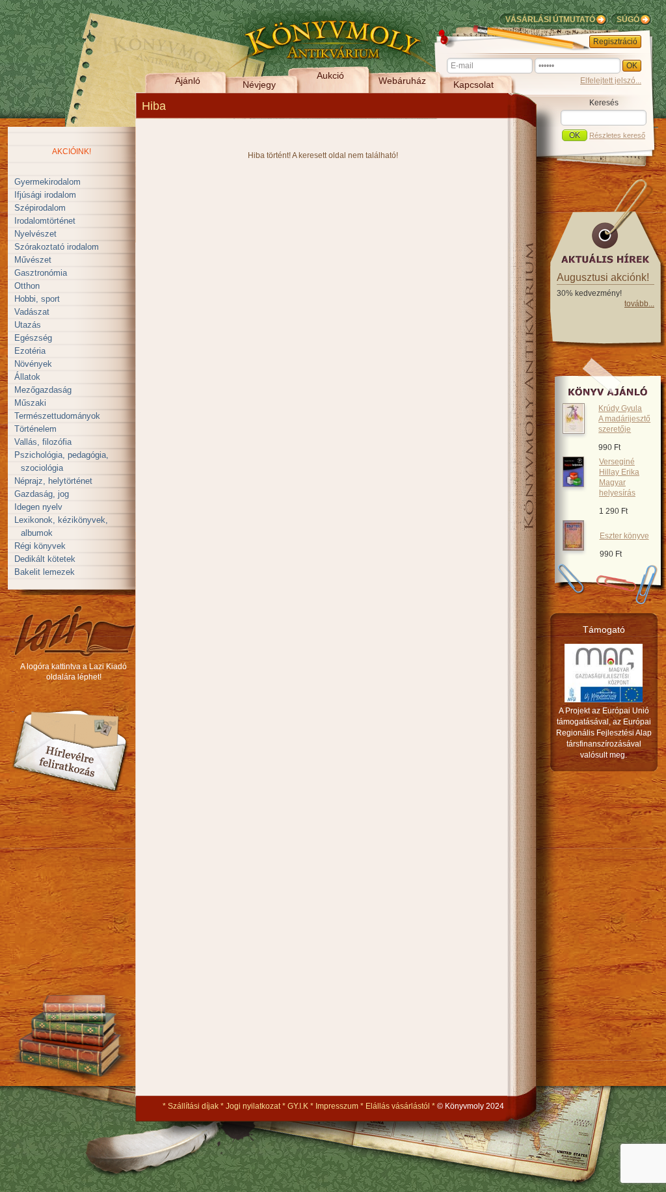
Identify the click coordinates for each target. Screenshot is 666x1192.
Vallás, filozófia (43, 442)
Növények (33, 364)
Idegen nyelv (38, 507)
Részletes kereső (617, 135)
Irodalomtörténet (44, 221)
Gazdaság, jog (41, 494)
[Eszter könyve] (573, 548)
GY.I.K (297, 1106)
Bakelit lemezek (44, 572)
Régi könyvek (40, 546)
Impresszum (336, 1106)
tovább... (639, 303)
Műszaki (30, 403)
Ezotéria (30, 351)
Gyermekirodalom (47, 182)
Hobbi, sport (37, 299)
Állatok (27, 377)
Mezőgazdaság (43, 390)
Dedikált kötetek (44, 559)
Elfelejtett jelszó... (610, 80)
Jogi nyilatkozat (253, 1106)
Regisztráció (615, 41)
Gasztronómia (40, 273)
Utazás (27, 325)
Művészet (32, 260)
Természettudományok (57, 416)
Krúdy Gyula (624, 419)
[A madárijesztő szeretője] (574, 431)
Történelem (35, 429)
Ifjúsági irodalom (45, 195)
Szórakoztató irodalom (56, 247)
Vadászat (31, 312)
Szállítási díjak (193, 1106)
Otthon (27, 286)
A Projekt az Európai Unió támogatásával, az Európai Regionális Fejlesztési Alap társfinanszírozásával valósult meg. (604, 733)
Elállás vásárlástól (398, 1106)
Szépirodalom (40, 208)
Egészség (33, 338)
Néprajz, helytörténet (53, 481)
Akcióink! (71, 151)
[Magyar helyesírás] (573, 484)
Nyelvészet (35, 234)
